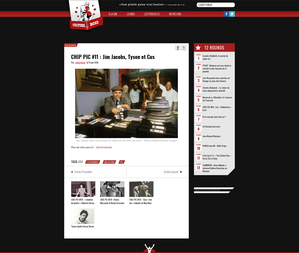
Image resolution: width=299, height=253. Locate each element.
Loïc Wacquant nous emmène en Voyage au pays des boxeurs (216, 79)
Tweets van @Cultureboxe (207, 190)
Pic (121, 162)
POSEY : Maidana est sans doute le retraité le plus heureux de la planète (217, 68)
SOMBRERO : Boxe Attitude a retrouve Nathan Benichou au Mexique (215, 168)
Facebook (226, 14)
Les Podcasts (152, 14)
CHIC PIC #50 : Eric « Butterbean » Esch (217, 108)
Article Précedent (83, 172)
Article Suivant (171, 172)
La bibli (131, 14)
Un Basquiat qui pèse (211, 126)
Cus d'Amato (92, 162)
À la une (113, 14)
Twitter (232, 14)
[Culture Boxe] (84, 16)
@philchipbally (104, 147)
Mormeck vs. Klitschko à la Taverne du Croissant (217, 99)
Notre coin (175, 14)
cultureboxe (80, 62)
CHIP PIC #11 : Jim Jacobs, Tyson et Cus (113, 57)
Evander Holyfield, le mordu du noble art (215, 57)
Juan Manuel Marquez (212, 136)
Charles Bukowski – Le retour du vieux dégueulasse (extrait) (216, 89)
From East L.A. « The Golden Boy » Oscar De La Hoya (217, 157)
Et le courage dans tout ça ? (214, 116)
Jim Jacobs (109, 162)
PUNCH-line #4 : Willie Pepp (214, 145)
